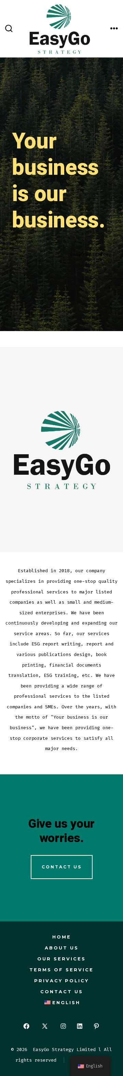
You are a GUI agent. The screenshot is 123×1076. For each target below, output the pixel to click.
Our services (61, 958)
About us (62, 947)
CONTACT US (62, 866)
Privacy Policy (61, 980)
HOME (61, 937)
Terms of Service (61, 969)
